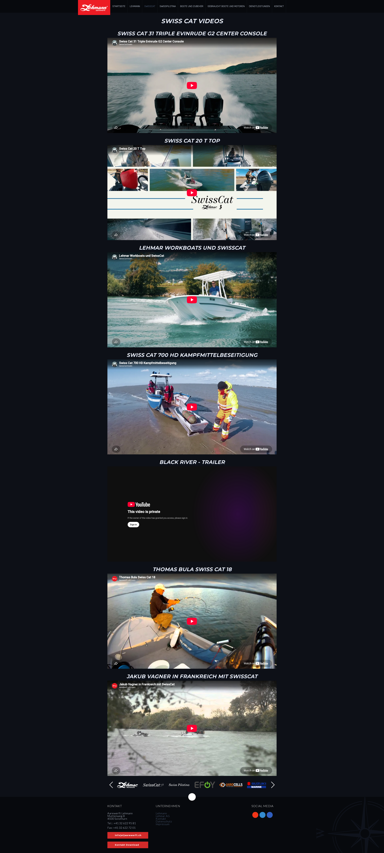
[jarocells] (231, 784)
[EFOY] (205, 784)
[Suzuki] (256, 784)
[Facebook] (270, 815)
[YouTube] (255, 815)
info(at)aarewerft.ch (128, 835)
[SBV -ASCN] (268, 841)
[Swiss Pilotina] (179, 784)
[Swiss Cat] (153, 784)
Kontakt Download (127, 845)
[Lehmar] (127, 784)
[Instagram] (263, 815)
